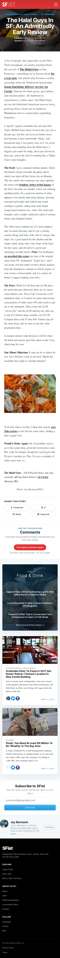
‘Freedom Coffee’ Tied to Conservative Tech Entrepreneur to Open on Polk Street (30, 615)
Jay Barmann (48, 14)
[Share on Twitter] (13, 698)
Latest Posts (7, 869)
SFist (7, 848)
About (5, 891)
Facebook (6, 922)
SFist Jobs (6, 874)
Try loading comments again (30, 547)
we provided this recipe (16, 256)
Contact (5, 909)
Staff (4, 896)
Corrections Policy (10, 904)
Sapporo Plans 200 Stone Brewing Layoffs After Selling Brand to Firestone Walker (30, 593)
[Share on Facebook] (17, 698)
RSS (4, 931)
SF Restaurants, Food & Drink (21, 14)
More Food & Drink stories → (30, 625)
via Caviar (43, 477)
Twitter (5, 926)
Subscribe (30, 807)
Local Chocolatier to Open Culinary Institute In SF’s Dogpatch (30, 604)
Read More (49, 827)
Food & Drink (30, 575)
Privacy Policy (8, 948)
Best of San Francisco (11, 878)
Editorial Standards (10, 900)
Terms (4, 952)
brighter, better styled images (35, 184)
